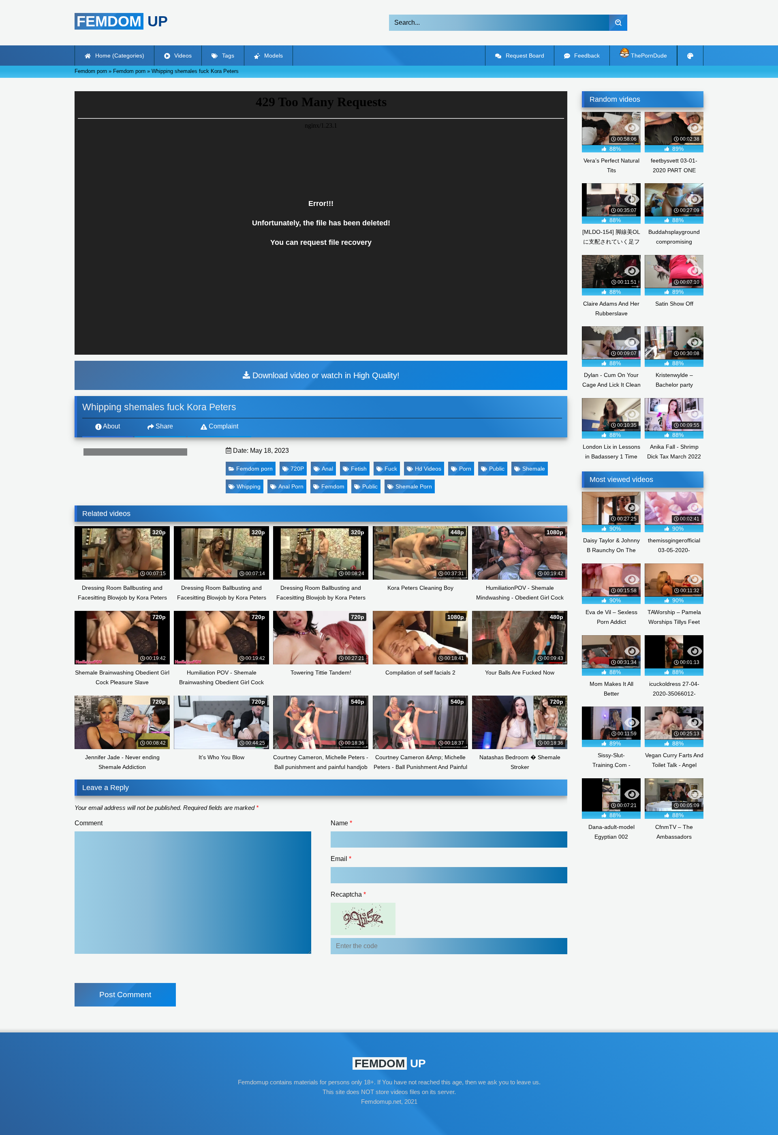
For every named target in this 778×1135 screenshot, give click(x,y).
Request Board (524, 55)
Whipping (249, 486)
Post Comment (125, 994)
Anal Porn (291, 486)
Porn (465, 468)
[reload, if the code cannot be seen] (363, 932)
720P (297, 468)
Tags (227, 55)
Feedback (586, 55)
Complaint (222, 426)
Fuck (391, 468)
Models (273, 55)
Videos (182, 55)
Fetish (359, 468)
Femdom (332, 486)
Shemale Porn (413, 486)
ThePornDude (648, 55)
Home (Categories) (119, 55)
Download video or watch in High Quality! (325, 375)
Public (496, 468)
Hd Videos (428, 468)
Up (122, 21)
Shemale (533, 468)
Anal (327, 468)
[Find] (618, 23)
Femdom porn (254, 468)
